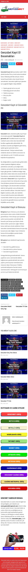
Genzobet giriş (5, 286)
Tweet (12, 63)
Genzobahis (4, 45)
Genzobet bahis (5, 282)
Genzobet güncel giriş (16, 286)
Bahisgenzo (4, 43)
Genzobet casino (15, 284)
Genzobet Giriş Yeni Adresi (9, 353)
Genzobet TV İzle (6, 401)
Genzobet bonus (18, 45)
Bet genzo (11, 43)
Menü (4, 17)
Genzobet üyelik (15, 290)
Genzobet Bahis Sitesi (16, 282)
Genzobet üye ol (5, 49)
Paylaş (5, 63)
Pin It (20, 63)
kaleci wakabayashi (9, 60)
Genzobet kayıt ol (19, 47)
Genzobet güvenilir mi (7, 47)
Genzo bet (17, 43)
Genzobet (10, 45)
